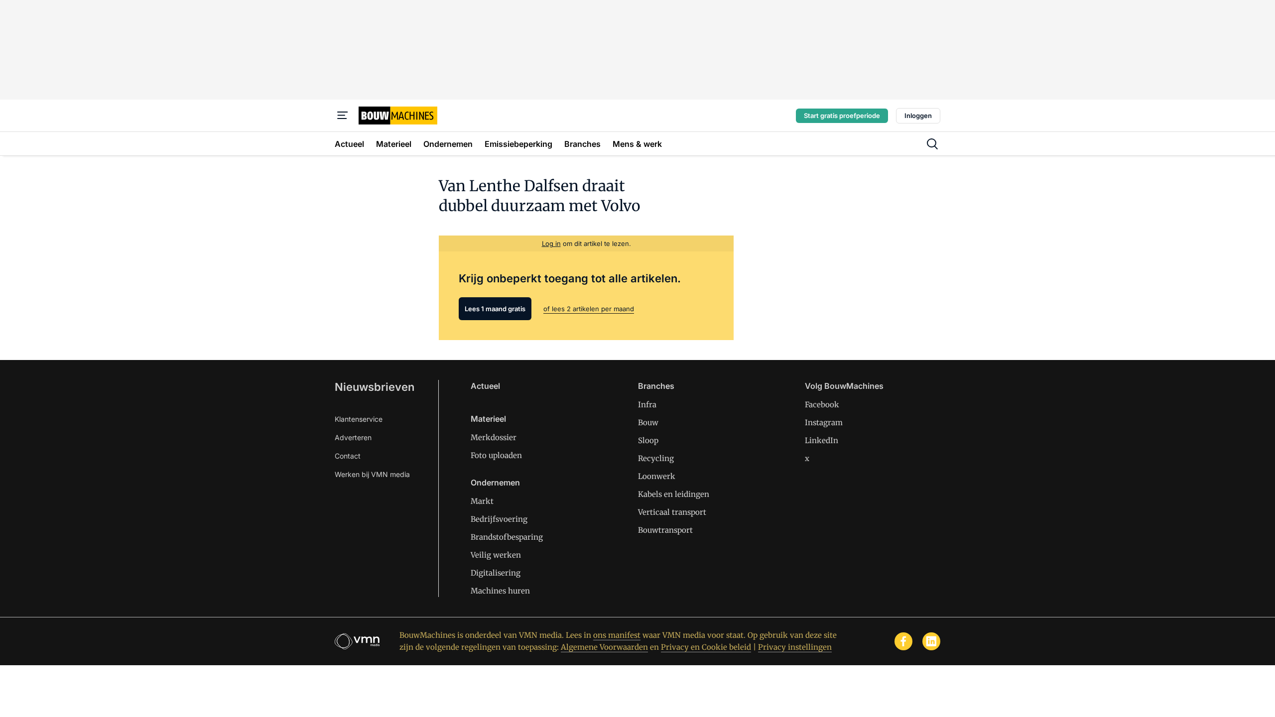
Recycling (656, 458)
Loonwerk (656, 476)
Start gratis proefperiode (842, 116)
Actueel (485, 386)
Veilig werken (496, 555)
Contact (348, 456)
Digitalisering (495, 573)
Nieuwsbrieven (374, 386)
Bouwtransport (665, 530)
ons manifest (616, 635)
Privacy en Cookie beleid (706, 647)
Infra (647, 404)
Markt (482, 501)
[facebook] (903, 641)
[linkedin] (931, 641)
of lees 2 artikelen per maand (588, 309)
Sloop (648, 440)
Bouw (648, 422)
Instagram (824, 422)
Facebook (822, 404)
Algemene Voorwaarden (604, 647)
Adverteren (353, 437)
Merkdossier (493, 437)
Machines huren (500, 591)
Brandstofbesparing (507, 537)
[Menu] (343, 115)
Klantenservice (358, 419)
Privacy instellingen (795, 647)
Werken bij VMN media (372, 474)
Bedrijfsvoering (499, 519)
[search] (932, 144)
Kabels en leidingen (673, 494)
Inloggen (918, 116)
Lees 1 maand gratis (495, 309)
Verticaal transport (672, 512)
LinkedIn (821, 440)
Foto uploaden (496, 455)
